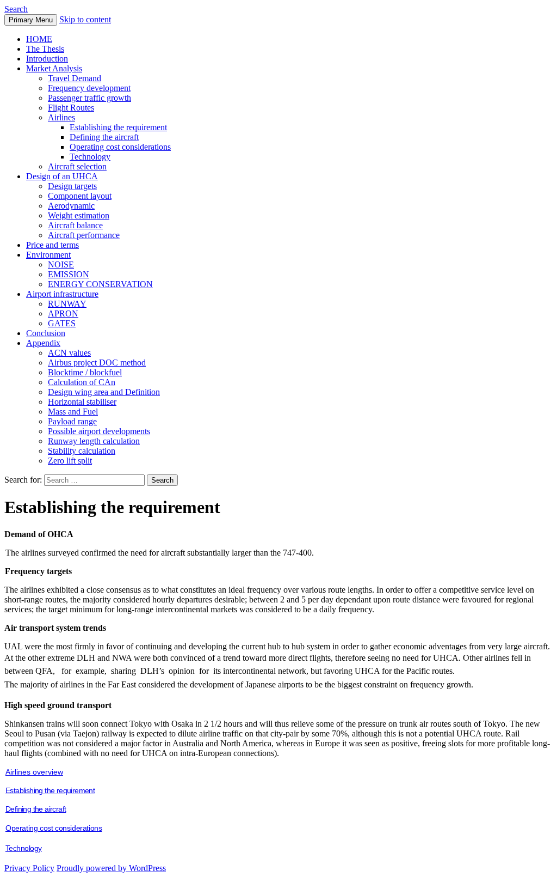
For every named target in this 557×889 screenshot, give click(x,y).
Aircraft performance (84, 235)
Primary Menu (31, 20)
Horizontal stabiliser (82, 401)
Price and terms (52, 244)
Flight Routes (71, 107)
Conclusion (45, 333)
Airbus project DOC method (97, 362)
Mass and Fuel (73, 411)
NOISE (61, 264)
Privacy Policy (29, 868)
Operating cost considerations (120, 146)
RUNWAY (67, 303)
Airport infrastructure (62, 294)
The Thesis (45, 48)
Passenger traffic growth (89, 97)
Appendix (43, 343)
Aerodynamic (71, 205)
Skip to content (85, 19)
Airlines (61, 117)
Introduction (47, 58)
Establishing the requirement (118, 127)
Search (16, 9)
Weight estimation (78, 215)
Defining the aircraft (104, 137)
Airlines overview (34, 772)
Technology (90, 156)
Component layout (80, 195)
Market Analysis (54, 68)
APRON (63, 313)
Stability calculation (81, 450)
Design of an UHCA (62, 176)
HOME (39, 39)
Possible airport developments (99, 431)
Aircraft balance (75, 225)
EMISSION (68, 274)
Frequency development (89, 88)
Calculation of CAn (81, 382)
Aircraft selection (77, 166)
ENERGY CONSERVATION (100, 284)
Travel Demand (74, 78)
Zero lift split (70, 460)
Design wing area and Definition (104, 392)
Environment (48, 254)
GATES (62, 323)
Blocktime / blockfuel (85, 372)
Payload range (72, 421)
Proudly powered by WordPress (111, 868)
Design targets (72, 186)
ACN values (69, 352)
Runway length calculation (94, 441)
